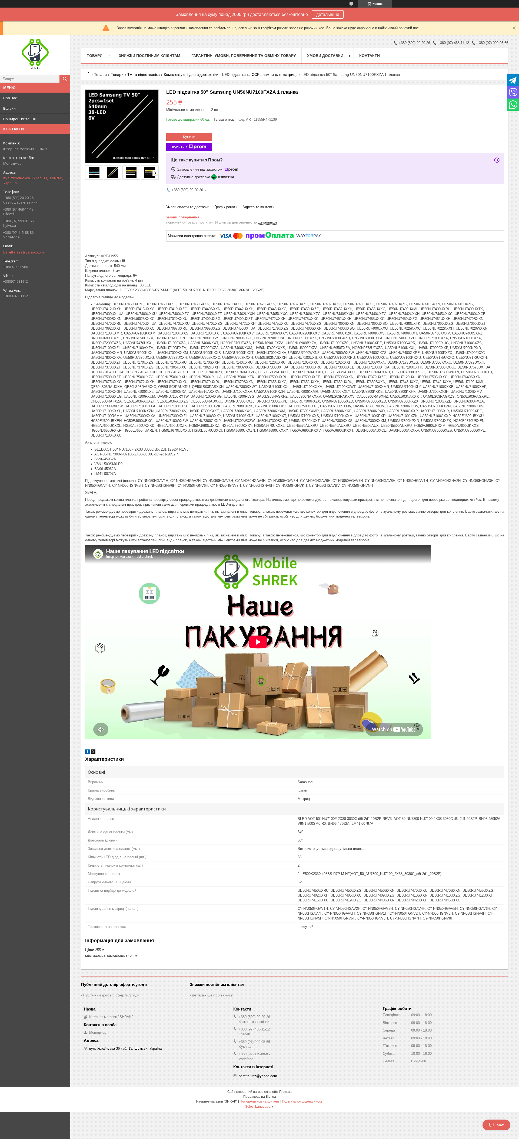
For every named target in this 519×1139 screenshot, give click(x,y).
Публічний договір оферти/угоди (111, 995)
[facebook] (87, 753)
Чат (500, 1125)
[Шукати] (64, 79)
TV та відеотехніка (143, 74)
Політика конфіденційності (302, 1101)
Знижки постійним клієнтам (149, 55)
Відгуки (9, 108)
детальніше (327, 14)
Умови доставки (325, 55)
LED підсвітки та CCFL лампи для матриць (259, 74)
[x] (93, 753)
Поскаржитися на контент (260, 1101)
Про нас (10, 97)
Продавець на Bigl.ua (259, 1097)
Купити (189, 136)
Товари (94, 55)
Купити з (179, 146)
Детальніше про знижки (212, 995)
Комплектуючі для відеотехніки (191, 74)
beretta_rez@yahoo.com (23, 252)
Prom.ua (285, 1092)
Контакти (369, 55)
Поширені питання (19, 118)
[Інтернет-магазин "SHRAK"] (35, 52)
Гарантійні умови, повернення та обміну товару (243, 55)
